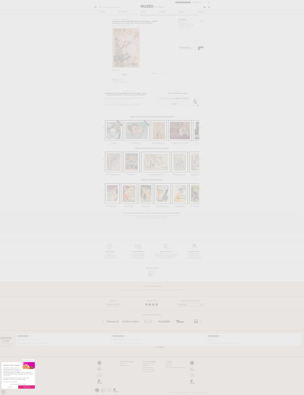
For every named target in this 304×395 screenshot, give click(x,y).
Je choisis (10, 387)
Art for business (124, 366)
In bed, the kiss (136, 143)
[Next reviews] (303, 339)
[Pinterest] (153, 305)
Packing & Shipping (149, 369)
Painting (102, 11)
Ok (201, 304)
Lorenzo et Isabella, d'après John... (156, 175)
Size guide (146, 366)
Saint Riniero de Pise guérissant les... (180, 175)
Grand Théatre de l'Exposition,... (112, 206)
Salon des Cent (146, 206)
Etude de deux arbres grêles (113, 175)
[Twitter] (157, 305)
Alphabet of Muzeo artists (152, 286)
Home (106, 15)
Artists (181, 11)
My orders (169, 364)
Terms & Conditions (175, 393)
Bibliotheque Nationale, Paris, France (130, 105)
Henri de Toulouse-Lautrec (131, 15)
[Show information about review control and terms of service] (12, 343)
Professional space (183, 2)
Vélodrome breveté (132, 175)
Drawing (162, 11)
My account (169, 366)
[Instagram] (150, 305)
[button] (3, 392)
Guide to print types (149, 364)
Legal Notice (186, 393)
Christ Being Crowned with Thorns (198, 175)
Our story (122, 364)
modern (122, 101)
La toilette (113, 143)
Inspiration (201, 11)
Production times (148, 367)
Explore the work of (174, 101)
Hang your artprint (148, 371)
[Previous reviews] (15, 339)
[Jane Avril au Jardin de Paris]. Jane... (163, 206)
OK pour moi (27, 387)
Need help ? (197, 2)
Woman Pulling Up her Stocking (159, 143)
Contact (194, 393)
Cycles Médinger (180, 206)
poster (114, 101)
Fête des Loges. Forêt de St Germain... (196, 206)
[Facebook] (147, 305)
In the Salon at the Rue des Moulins (180, 143)
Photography (123, 11)
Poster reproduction (116, 15)
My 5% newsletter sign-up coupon (176, 367)
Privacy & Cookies (203, 393)
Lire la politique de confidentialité (10, 381)
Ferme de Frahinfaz (129, 206)
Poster (143, 11)
